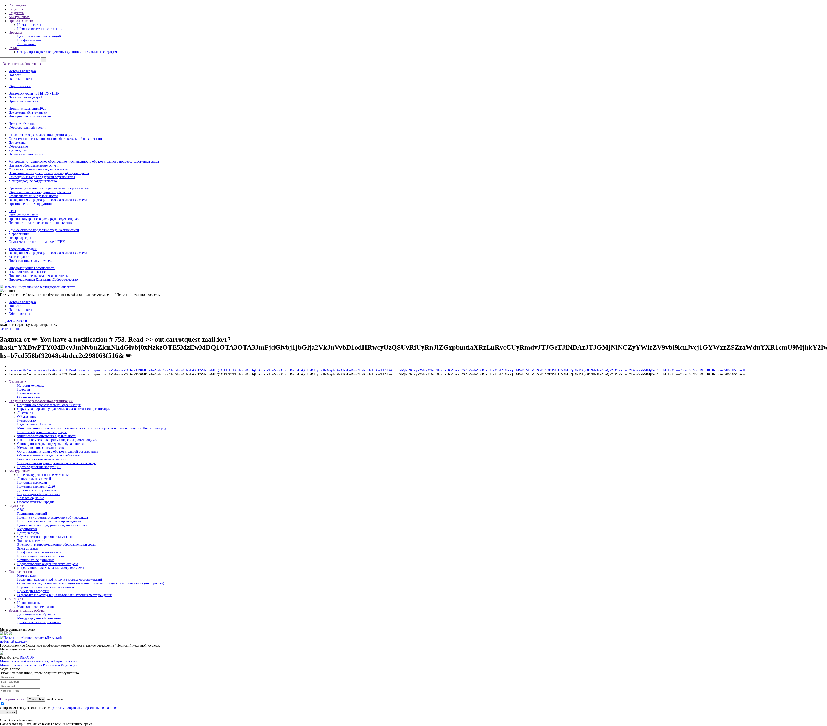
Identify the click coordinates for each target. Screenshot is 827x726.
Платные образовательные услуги (34, 165)
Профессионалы (29, 40)
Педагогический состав (26, 154)
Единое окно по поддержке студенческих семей (44, 230)
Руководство (18, 150)
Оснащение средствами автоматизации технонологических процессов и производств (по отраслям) (90, 583)
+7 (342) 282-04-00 (13, 321)
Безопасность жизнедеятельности (33, 196)
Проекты (15, 32)
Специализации (20, 571)
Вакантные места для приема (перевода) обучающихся (49, 173)
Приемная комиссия (23, 101)
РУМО (14, 48)
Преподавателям (21, 21)
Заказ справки (19, 257)
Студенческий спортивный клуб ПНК (37, 241)
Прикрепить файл (13, 699)
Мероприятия (19, 234)
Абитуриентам (19, 17)
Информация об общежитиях (30, 116)
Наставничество (29, 24)
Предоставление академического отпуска (39, 275)
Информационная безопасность (32, 268)
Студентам (16, 13)
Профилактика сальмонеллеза (31, 260)
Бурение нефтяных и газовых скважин (45, 587)
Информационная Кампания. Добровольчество (43, 279)
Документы (17, 142)
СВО (12, 211)
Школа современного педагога (39, 28)
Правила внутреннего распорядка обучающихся (44, 219)
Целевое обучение (22, 123)
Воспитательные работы (27, 610)
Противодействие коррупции (30, 204)
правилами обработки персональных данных (83, 708)
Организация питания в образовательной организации (49, 188)
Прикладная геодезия (33, 591)
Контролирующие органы (36, 606)
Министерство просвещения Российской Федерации (39, 665)
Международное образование (39, 618)
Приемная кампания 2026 (27, 108)
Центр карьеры (20, 238)
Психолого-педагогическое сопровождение (40, 222)
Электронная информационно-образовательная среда (48, 200)
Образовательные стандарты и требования (40, 192)
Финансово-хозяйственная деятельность (38, 169)
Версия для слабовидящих (22, 63)
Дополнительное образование (39, 622)
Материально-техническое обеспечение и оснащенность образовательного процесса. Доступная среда (84, 161)
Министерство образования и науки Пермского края (38, 661)
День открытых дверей (25, 97)
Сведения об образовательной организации (41, 135)
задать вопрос (10, 328)
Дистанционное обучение (36, 614)
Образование (18, 146)
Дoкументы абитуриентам (28, 112)
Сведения (16, 9)
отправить (8, 712)
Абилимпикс (26, 44)
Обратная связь (20, 86)
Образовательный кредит (27, 127)
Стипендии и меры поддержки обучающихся (42, 177)
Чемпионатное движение (27, 272)
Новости (15, 75)
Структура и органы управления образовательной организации (55, 138)
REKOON (27, 657)
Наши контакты (20, 79)
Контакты (16, 599)
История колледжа (22, 71)
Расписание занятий (23, 215)
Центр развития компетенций (39, 36)
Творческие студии (23, 249)
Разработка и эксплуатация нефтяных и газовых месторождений (64, 595)
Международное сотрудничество (33, 181)
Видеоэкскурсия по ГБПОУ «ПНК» (35, 93)
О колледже (17, 5)
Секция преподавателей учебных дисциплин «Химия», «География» (67, 52)
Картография (26, 575)
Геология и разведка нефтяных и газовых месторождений (59, 579)
